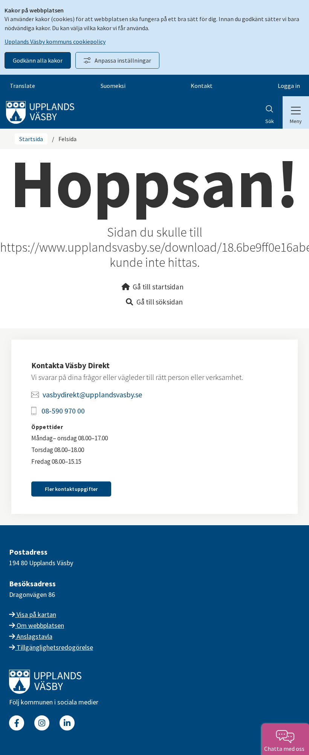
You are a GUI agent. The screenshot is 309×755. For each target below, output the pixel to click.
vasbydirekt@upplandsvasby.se (92, 394)
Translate (22, 85)
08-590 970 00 (63, 410)
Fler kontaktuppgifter (71, 489)
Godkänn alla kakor (38, 60)
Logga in (289, 85)
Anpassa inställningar (123, 60)
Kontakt (202, 85)
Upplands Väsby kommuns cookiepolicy (55, 41)
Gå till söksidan (159, 301)
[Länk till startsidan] (45, 691)
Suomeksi (113, 85)
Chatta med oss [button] (285, 748)
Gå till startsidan (158, 286)
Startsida (31, 139)
